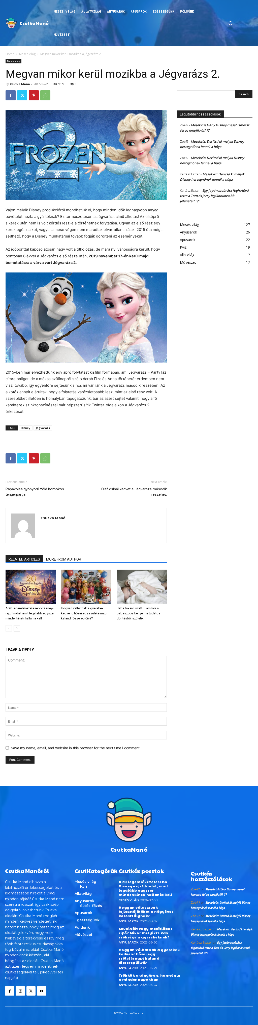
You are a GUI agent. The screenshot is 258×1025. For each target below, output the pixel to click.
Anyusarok (129, 921)
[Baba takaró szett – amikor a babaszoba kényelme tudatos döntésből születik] (142, 587)
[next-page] (17, 628)
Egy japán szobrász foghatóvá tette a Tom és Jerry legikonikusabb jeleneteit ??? (214, 195)
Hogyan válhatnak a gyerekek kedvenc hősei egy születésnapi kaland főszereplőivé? (84, 613)
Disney (25, 428)
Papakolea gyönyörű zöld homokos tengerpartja (35, 492)
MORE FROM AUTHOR (63, 559)
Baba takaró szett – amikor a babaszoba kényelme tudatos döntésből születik (138, 613)
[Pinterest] (34, 95)
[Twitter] (22, 95)
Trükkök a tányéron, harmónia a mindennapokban (149, 977)
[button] (230, 23)
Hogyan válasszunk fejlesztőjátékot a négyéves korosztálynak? (146, 911)
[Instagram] (20, 990)
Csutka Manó (20, 84)
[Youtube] (41, 990)
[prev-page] (9, 628)
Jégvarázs (43, 428)
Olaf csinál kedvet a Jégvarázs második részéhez (134, 492)
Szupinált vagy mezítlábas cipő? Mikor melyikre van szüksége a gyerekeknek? (146, 932)
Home (10, 54)
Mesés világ (27, 54)
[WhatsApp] (45, 95)
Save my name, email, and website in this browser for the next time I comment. (76, 748)
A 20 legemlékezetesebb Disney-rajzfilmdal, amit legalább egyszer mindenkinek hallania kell (30, 613)
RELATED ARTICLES (24, 559)
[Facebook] (11, 95)
